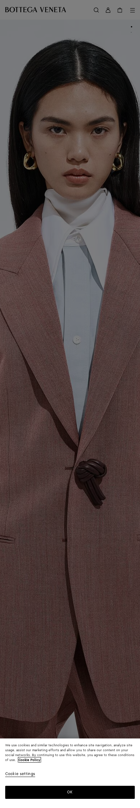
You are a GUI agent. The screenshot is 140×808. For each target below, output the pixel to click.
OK (70, 792)
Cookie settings (20, 774)
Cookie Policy (29, 760)
